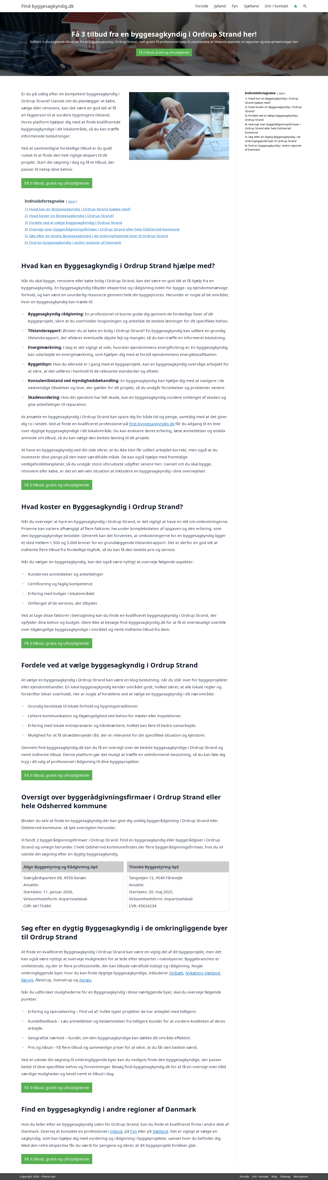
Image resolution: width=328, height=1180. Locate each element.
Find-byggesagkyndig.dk (47, 6)
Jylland (220, 6)
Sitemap (285, 1176)
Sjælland (251, 6)
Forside (201, 6)
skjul (71, 201)
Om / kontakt (276, 6)
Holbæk (176, 972)
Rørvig (27, 980)
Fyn (235, 6)
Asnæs (85, 980)
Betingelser (301, 1176)
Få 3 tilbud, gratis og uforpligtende (164, 52)
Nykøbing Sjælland (202, 972)
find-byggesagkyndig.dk (151, 423)
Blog (274, 1176)
